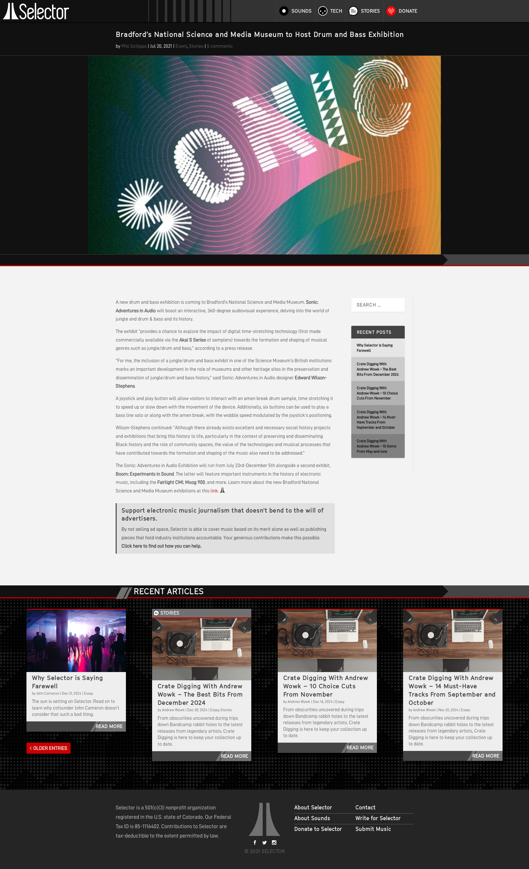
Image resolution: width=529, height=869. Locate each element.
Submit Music (373, 829)
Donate (408, 11)
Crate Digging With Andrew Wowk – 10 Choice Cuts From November (377, 393)
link (214, 490)
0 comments (220, 46)
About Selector (313, 807)
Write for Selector (378, 818)
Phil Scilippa (134, 46)
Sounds (302, 11)
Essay (88, 693)
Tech (336, 11)
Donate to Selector (318, 829)
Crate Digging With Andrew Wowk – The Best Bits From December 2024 (378, 369)
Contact (365, 807)
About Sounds (312, 818)
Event (181, 46)
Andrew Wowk (173, 710)
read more (109, 726)
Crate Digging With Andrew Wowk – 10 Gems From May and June (376, 446)
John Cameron (47, 693)
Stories (370, 11)
